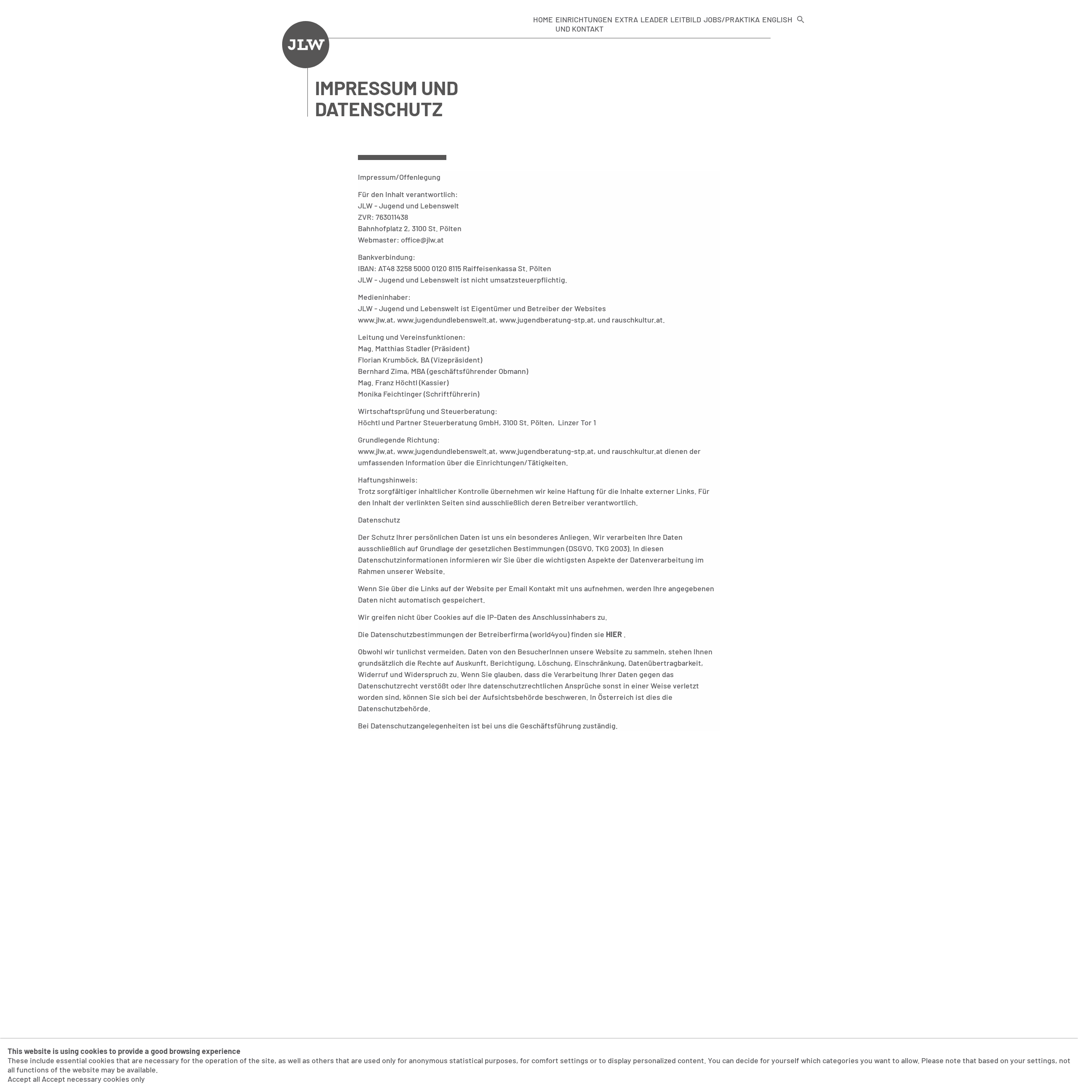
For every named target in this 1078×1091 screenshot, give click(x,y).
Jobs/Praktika (732, 19)
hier (615, 634)
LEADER (654, 19)
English (777, 19)
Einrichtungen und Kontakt (583, 24)
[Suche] (801, 24)
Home (543, 19)
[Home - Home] (305, 65)
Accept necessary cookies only (93, 1078)
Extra (626, 19)
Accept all (24, 1078)
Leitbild (685, 19)
